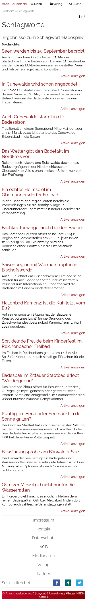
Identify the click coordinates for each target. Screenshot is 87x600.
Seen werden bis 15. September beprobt (43, 51)
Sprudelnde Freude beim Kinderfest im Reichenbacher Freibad (42, 343)
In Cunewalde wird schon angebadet (39, 84)
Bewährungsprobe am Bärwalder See (40, 451)
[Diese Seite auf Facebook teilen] (56, 582)
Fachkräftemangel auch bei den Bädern (42, 227)
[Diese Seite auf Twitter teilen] (79, 582)
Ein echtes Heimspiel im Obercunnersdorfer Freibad (30, 192)
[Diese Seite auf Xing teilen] (68, 582)
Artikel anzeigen (72, 76)
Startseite (8, 11)
